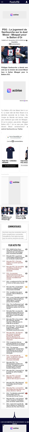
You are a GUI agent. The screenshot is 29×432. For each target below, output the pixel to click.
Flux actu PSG (14, 245)
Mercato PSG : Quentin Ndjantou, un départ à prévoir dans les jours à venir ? (15, 378)
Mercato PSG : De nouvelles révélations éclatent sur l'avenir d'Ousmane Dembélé (15, 269)
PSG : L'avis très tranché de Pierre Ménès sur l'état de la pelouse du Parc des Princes (15, 405)
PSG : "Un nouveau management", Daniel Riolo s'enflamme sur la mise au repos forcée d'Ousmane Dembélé (15, 350)
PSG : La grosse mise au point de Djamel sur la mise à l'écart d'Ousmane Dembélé (15, 343)
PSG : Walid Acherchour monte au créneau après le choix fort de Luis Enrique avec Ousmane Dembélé (15, 251)
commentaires (14, 44)
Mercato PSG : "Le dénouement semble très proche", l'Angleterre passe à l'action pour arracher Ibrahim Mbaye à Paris (15, 365)
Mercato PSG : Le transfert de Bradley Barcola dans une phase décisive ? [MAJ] (15, 389)
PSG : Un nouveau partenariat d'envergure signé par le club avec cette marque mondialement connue (15, 276)
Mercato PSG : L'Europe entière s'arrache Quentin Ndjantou (14, 262)
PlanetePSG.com (10, 422)
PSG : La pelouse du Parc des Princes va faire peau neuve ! (15, 283)
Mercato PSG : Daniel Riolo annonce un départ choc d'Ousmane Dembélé (14, 288)
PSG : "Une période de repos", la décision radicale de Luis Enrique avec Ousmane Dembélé (14, 358)
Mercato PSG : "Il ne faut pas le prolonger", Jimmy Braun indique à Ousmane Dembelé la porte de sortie (15, 328)
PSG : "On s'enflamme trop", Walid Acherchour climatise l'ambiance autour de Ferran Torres (15, 306)
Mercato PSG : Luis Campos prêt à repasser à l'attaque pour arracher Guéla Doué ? (15, 400)
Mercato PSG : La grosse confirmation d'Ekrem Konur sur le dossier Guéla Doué (15, 257)
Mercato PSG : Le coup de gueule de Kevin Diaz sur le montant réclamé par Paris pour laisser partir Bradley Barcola (15, 313)
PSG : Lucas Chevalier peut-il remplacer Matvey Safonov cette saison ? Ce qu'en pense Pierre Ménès (15, 299)
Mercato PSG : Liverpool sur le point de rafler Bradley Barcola (15, 372)
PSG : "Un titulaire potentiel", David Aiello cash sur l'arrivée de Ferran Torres (15, 394)
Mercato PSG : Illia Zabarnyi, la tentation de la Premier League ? (15, 384)
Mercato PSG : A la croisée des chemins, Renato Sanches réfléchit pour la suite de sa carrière (14, 321)
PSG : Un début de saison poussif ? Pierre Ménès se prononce (14, 293)
